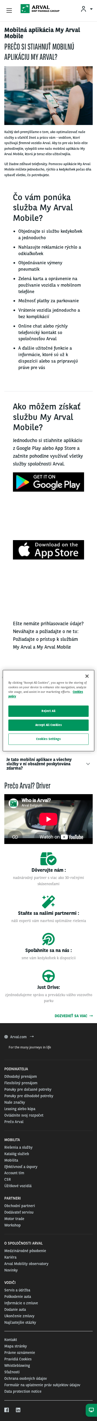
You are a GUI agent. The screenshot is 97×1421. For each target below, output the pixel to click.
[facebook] (6, 1410)
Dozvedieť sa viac (72, 1016)
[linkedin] (18, 1410)
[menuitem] (86, 9)
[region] (48, 710)
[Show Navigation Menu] (9, 10)
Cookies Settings (48, 739)
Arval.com (19, 1037)
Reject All (48, 711)
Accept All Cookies (48, 725)
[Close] (87, 676)
